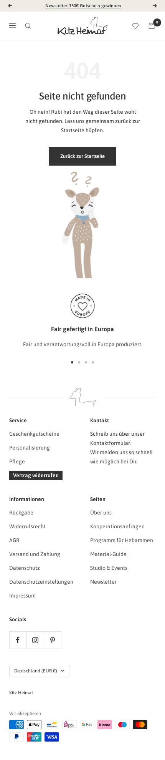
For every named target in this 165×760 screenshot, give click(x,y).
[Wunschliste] (135, 26)
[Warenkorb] (151, 26)
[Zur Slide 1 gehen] (72, 362)
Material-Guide (108, 554)
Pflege (17, 461)
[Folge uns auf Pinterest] (52, 640)
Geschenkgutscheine (34, 434)
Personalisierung (29, 448)
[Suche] (28, 26)
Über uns (101, 512)
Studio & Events (108, 568)
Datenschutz (24, 568)
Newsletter (103, 582)
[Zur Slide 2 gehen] (79, 362)
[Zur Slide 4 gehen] (93, 362)
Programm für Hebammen (121, 540)
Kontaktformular (110, 443)
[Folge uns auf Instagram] (35, 640)
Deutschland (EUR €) (35, 671)
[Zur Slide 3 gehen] (86, 362)
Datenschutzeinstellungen (41, 582)
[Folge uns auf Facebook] (17, 640)
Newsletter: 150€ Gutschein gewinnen (83, 5)
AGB (14, 540)
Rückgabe (21, 512)
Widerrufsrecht (27, 526)
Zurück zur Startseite (82, 156)
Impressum (22, 595)
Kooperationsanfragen (117, 526)
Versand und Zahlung (34, 554)
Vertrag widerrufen (36, 475)
